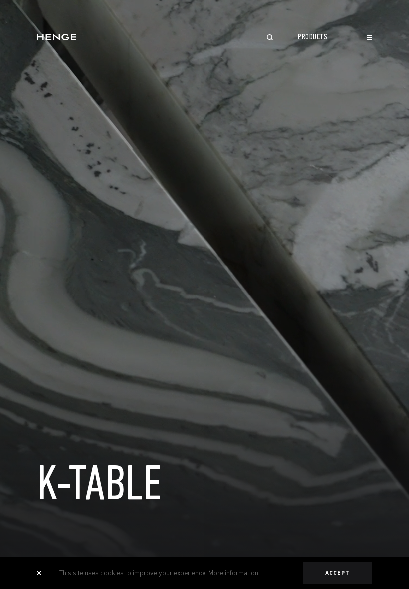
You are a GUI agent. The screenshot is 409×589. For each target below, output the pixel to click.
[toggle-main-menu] (369, 37)
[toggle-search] (270, 38)
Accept (337, 573)
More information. (234, 573)
